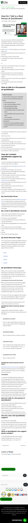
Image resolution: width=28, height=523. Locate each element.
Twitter (4, 253)
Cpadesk (21, 519)
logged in (9, 454)
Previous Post (5, 445)
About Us (6, 517)
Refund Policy (8, 519)
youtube (5, 259)
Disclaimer (13, 517)
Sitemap (15, 519)
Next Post (24, 445)
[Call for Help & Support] (25, 520)
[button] (23, 2)
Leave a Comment (12, 21)
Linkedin (5, 263)
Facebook (5, 256)
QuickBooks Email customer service (9, 367)
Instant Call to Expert (8, 469)
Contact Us (7, 49)
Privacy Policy (20, 517)
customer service (5, 180)
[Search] (25, 475)
